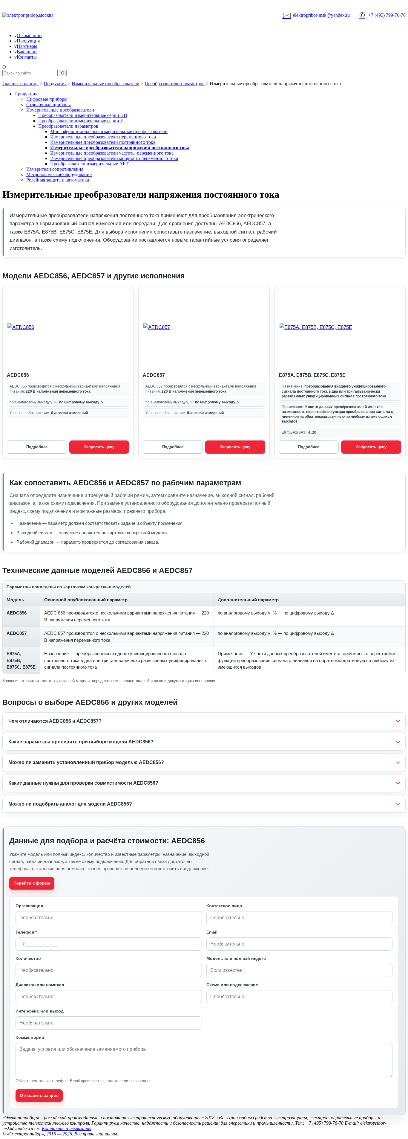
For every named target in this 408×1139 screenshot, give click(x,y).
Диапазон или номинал (40, 984)
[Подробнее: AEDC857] (204, 327)
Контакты (27, 57)
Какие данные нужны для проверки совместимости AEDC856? (83, 783)
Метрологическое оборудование (59, 174)
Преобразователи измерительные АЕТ (89, 163)
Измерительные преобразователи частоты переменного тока (112, 152)
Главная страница (20, 83)
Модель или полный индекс (236, 958)
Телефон (26, 932)
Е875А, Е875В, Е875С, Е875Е (312, 375)
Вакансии (27, 51)
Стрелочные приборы (48, 104)
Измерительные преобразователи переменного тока (103, 136)
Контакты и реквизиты (66, 1128)
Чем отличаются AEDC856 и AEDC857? (55, 721)
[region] (204, 627)
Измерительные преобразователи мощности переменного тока (114, 158)
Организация (29, 905)
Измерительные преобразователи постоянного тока (102, 142)
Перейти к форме (31, 883)
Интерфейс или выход (40, 1011)
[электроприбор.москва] (50, 15)
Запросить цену (99, 447)
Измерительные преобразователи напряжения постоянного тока (119, 147)
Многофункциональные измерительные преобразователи (109, 131)
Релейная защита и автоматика (57, 179)
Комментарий (30, 1037)
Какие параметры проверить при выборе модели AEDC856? (81, 741)
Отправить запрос (39, 1095)
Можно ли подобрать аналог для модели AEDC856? (70, 803)
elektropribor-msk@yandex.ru (316, 15)
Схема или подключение (232, 984)
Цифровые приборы (47, 99)
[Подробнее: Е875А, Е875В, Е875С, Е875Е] (340, 327)
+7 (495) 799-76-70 (382, 15)
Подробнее (36, 447)
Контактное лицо (224, 905)
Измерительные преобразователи (105, 83)
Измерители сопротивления (54, 169)
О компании (29, 35)
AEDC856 (18, 375)
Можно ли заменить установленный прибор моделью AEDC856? (86, 762)
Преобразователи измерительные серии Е (80, 120)
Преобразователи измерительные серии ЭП (82, 115)
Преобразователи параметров (175, 83)
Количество (28, 958)
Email (211, 932)
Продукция (28, 40)
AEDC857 (154, 375)
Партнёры (27, 46)
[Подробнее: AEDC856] (68, 327)
